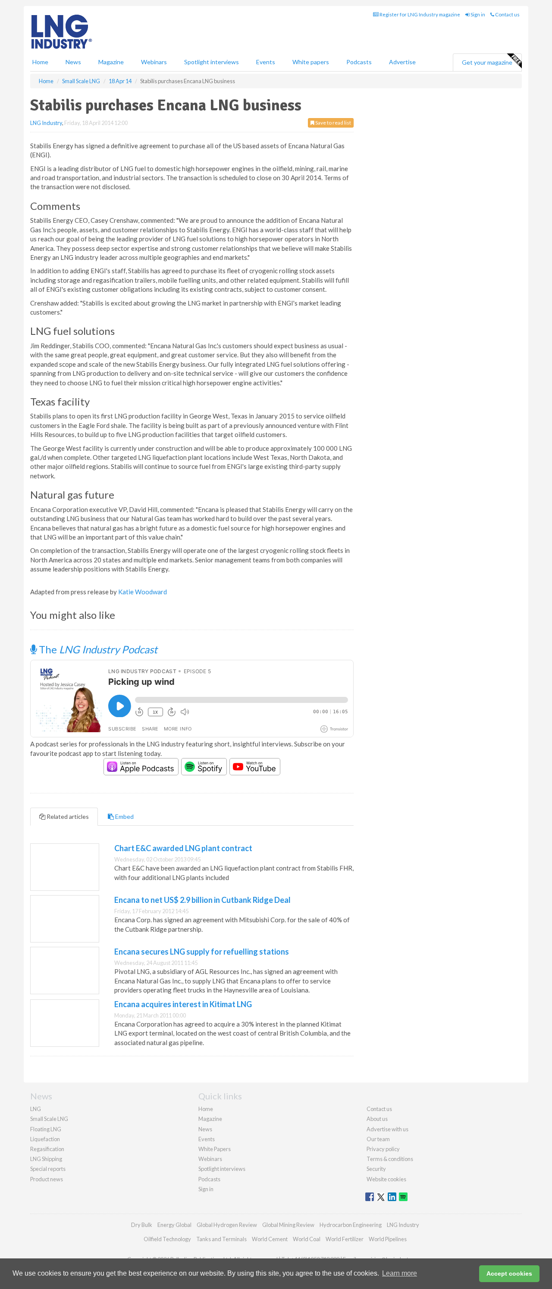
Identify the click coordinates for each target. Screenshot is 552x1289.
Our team (378, 1139)
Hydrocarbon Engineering (351, 1224)
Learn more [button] (399, 1273)
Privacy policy (383, 1148)
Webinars (154, 62)
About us (377, 1118)
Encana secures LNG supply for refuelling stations (201, 951)
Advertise (402, 62)
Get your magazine (487, 62)
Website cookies (386, 1179)
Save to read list (332, 122)
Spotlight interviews (211, 62)
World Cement (270, 1239)
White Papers (214, 1148)
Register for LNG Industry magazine (419, 14)
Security (376, 1168)
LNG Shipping (46, 1158)
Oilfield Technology (167, 1239)
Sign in (477, 14)
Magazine (111, 62)
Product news (46, 1179)
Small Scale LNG (49, 1118)
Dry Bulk (141, 1224)
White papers (310, 62)
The (97, 649)
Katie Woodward (142, 592)
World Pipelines (388, 1239)
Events (265, 62)
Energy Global (174, 1224)
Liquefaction (45, 1139)
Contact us (507, 14)
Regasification (47, 1148)
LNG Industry (46, 122)
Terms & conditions (390, 1158)
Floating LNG (45, 1129)
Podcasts (359, 62)
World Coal (306, 1239)
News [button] (73, 62)
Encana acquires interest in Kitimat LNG (183, 1004)
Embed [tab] (124, 816)
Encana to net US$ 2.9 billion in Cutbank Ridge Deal (202, 900)
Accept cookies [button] (509, 1273)
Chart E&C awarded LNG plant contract (183, 848)
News (205, 1129)
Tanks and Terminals (221, 1239)
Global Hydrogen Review (227, 1224)
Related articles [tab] (67, 816)
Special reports (48, 1168)
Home (40, 62)
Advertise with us (387, 1129)
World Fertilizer (345, 1239)
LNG (35, 1108)
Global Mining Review (288, 1224)
